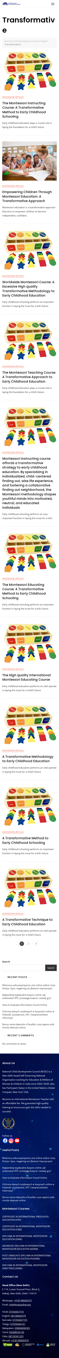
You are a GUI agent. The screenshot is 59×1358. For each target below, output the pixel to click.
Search (6, 961)
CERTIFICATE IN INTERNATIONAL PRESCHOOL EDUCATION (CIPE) (25, 1218)
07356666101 (17, 1324)
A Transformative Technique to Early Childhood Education (27, 921)
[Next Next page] (36, 943)
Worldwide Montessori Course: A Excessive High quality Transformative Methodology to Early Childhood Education (28, 289)
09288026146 (16, 1332)
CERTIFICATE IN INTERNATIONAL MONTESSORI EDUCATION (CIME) (26, 1228)
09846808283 (22, 1328)
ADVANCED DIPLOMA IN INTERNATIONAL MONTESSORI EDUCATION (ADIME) (23, 1247)
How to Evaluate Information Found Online (24, 1004)
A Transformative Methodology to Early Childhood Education (27, 758)
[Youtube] (17, 1140)
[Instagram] (11, 1140)
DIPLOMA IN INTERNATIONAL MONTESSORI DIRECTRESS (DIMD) (24, 1267)
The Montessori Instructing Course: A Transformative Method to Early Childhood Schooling (24, 110)
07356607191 (16, 1311)
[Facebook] (5, 1140)
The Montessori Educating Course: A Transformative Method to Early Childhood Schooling (24, 591)
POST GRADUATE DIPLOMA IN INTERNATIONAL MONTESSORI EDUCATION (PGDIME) (26, 1257)
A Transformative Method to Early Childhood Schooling (25, 840)
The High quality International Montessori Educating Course (26, 677)
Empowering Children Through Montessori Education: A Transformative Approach (27, 196)
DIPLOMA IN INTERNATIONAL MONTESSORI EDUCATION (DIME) (24, 1237)
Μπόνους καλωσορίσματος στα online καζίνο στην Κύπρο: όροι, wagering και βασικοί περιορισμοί (28, 987)
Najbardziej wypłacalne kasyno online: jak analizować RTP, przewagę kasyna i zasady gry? (26, 996)
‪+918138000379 (20, 1340)
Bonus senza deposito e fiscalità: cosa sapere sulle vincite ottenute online (28, 1026)
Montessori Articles (13, 97)
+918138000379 (23, 1300)
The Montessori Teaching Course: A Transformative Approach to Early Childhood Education (29, 377)
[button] (53, 4)
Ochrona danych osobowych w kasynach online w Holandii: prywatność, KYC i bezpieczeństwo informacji (28, 1014)
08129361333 (15, 1336)
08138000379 (18, 1315)
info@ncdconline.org (20, 1304)
